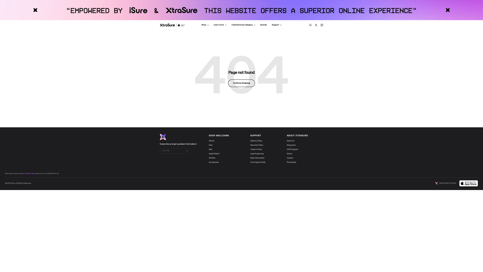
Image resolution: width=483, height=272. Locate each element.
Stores (289, 154)
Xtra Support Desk (258, 162)
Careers (290, 158)
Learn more (219, 25)
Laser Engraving (257, 154)
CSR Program (292, 149)
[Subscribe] (187, 151)
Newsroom (291, 145)
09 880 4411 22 (53, 173)
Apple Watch (214, 154)
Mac (210, 149)
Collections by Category (242, 25)
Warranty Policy (256, 145)
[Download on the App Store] (468, 183)
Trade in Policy (256, 149)
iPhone (211, 141)
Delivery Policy (256, 141)
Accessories (214, 162)
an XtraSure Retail (29, 173)
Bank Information (257, 158)
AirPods (212, 158)
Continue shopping (241, 83)
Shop (204, 25)
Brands (263, 25)
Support (275, 25)
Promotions (291, 162)
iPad (210, 145)
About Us (290, 141)
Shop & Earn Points (447, 183)
